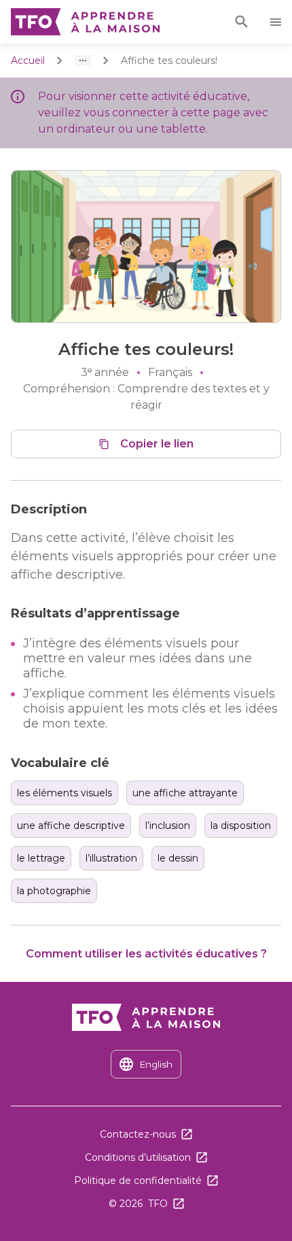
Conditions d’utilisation (138, 1157)
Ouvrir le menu (277, 22)
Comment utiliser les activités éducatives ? (146, 953)
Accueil (28, 60)
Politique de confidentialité (138, 1180)
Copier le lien (157, 443)
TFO (158, 1203)
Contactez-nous (138, 1134)
